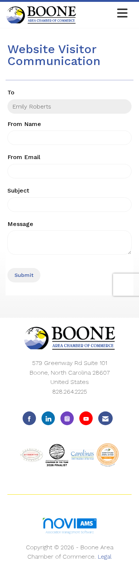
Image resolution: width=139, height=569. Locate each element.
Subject (18, 190)
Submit (23, 275)
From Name (24, 123)
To (10, 92)
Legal (104, 556)
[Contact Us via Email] (105, 418)
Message (20, 223)
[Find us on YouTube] (86, 418)
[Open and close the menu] (104, 13)
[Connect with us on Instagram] (67, 418)
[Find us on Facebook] (29, 418)
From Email (23, 157)
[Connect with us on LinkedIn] (48, 418)
